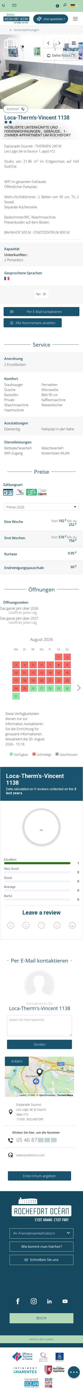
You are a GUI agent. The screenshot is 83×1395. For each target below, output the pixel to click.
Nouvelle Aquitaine (54, 1370)
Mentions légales (50, 1333)
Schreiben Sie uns (44, 1259)
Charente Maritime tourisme (25, 1370)
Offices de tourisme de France (22, 1357)
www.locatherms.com (30, 1155)
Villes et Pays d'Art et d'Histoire (48, 1383)
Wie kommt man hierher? (41, 1246)
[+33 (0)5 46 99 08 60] (4, 5)
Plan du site (30, 1333)
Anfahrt (16, 1061)
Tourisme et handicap (59, 1357)
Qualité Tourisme (43, 1357)
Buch (41, 1318)
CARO (31, 1383)
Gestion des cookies (41, 1339)
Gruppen (41, 1271)
